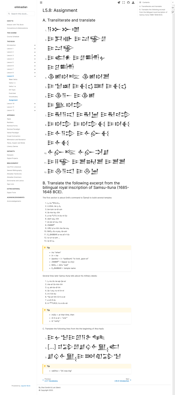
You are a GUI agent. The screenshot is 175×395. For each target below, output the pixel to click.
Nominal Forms (12, 126)
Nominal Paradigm (13, 129)
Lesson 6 (10, 66)
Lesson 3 (10, 55)
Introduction (11, 45)
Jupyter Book (25, 386)
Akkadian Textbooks (14, 174)
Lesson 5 (10, 62)
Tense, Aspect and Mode (16, 143)
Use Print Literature (14, 167)
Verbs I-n (12, 83)
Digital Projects (12, 158)
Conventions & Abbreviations (17, 28)
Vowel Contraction (13, 136)
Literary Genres (12, 146)
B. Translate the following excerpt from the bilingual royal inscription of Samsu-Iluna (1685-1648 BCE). (153, 12)
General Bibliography (14, 170)
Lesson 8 (10, 73)
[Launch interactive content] (119, 2)
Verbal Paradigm (13, 133)
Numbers (10, 122)
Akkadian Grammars (14, 177)
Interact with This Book (15, 25)
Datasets (10, 155)
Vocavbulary (13, 97)
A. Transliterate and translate (150, 6)
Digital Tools (11, 193)
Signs (9, 119)
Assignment (13, 100)
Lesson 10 (10, 103)
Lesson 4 (10, 59)
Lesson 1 (10, 49)
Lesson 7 (10, 69)
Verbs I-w (12, 86)
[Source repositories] (128, 2)
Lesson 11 (10, 107)
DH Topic (12, 90)
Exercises (12, 93)
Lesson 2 (10, 52)
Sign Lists (10, 184)
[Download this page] (133, 2)
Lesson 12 (10, 110)
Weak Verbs (13, 79)
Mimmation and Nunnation (16, 139)
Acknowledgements (14, 201)
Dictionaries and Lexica (15, 181)
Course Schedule (13, 37)
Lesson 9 (10, 76)
